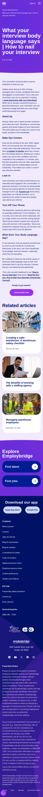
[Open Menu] (39, 3)
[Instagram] (33, 657)
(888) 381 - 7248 (9, 615)
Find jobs (11, 481)
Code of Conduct (9, 558)
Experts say (24, 192)
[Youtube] (15, 657)
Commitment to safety (11, 553)
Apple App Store (12, 510)
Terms (12, 790)
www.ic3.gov (29, 763)
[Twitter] (21, 657)
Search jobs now (21, 292)
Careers (5, 532)
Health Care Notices (10, 579)
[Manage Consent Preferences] (3, 793)
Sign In (32, 3)
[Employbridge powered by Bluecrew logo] (21, 641)
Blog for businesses (10, 542)
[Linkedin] (9, 657)
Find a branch (8, 602)
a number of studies (15, 151)
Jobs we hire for (8, 537)
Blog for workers (8, 547)
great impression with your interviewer (20, 100)
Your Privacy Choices (34, 790)
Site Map (21, 790)
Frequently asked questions (13, 591)
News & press (8, 526)
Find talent (12, 466)
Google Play (32, 510)
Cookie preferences (10, 574)
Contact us (6, 597)
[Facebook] (27, 657)
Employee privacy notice (12, 568)
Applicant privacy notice (12, 563)
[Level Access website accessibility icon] (28, 629)
